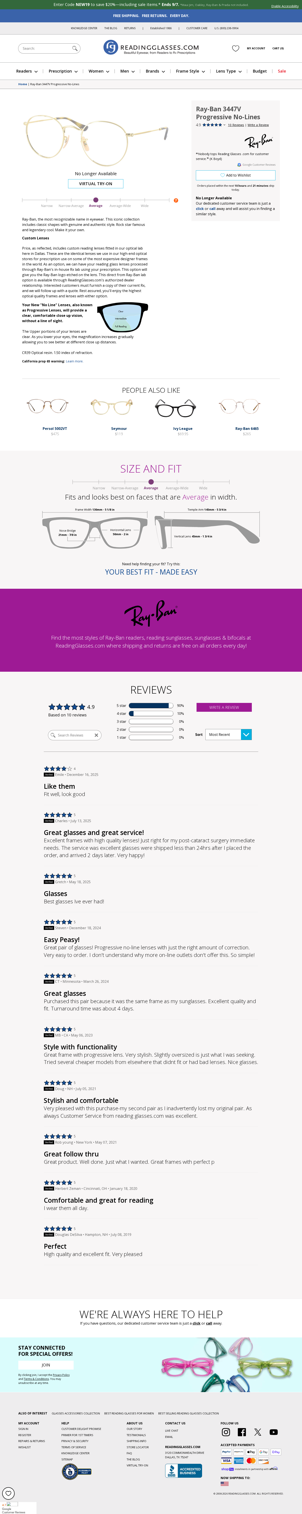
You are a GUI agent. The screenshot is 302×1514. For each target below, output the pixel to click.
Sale (282, 71)
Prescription (60, 71)
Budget (260, 71)
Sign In (23, 1429)
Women (96, 71)
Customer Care (196, 28)
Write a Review (258, 125)
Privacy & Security (74, 1441)
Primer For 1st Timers (77, 1435)
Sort (199, 734)
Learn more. (74, 361)
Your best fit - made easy (151, 572)
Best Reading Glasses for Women (129, 1413)
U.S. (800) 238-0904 (226, 28)
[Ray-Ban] (258, 141)
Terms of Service (73, 1447)
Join (46, 1365)
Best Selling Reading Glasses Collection (188, 1413)
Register (24, 1435)
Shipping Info (136, 1441)
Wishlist (24, 1447)
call (212, 208)
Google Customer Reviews (259, 165)
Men (124, 71)
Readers (24, 71)
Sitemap (67, 1459)
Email (169, 1437)
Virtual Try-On (95, 183)
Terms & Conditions (36, 1379)
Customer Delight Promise (81, 1429)
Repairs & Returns (31, 1441)
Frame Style (187, 71)
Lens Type (226, 71)
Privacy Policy (61, 1375)
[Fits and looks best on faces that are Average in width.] (95, 206)
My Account (256, 48)
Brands (152, 71)
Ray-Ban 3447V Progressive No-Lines (54, 84)
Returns (130, 28)
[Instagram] (226, 1436)
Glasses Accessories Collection (76, 1413)
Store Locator (138, 1447)
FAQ (129, 1453)
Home (22, 84)
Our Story (134, 1429)
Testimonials (136, 1435)
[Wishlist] (235, 48)
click (197, 1323)
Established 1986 (161, 28)
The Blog (110, 28)
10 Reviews (236, 125)
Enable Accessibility (285, 6)
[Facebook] (242, 1436)
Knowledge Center (84, 28)
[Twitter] (257, 1436)
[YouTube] (273, 1436)
